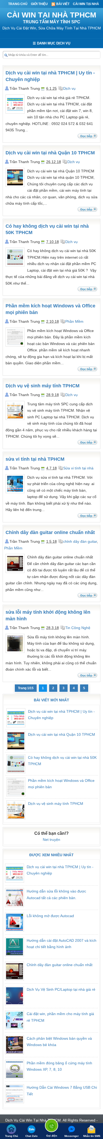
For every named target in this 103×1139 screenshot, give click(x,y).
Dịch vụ (69, 88)
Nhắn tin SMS (91, 1135)
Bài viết (62, 4)
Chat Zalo (31, 1135)
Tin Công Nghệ (77, 628)
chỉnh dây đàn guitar (80, 541)
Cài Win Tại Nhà (86, 4)
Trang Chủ (17, 4)
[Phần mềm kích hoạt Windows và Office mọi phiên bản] (15, 345)
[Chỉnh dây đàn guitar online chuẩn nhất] (15, 572)
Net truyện (51, 839)
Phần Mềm (74, 321)
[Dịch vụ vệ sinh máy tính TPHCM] (15, 418)
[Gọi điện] (51, 1126)
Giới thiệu (39, 4)
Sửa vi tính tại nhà (78, 468)
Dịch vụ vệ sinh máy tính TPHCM (42, 385)
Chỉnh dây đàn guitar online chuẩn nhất (50, 532)
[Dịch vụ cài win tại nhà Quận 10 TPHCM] (15, 185)
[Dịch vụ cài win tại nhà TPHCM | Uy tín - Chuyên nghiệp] (15, 112)
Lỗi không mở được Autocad (50, 916)
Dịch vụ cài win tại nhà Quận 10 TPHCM (50, 152)
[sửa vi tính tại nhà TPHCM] (15, 492)
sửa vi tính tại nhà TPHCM (35, 459)
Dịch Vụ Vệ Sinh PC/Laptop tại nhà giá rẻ (61, 989)
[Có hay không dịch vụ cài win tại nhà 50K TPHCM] (15, 265)
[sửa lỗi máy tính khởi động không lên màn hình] (15, 651)
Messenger (71, 1135)
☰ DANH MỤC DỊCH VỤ (51, 43)
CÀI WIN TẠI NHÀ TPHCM (51, 15)
